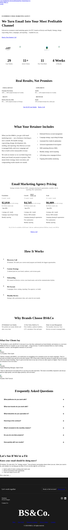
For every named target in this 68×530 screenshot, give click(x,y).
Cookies (53, 522)
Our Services (10, 1)
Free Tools (22, 1)
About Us (27, 1)
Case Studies (3, 1)
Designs (16, 1)
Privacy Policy (44, 522)
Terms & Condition (32, 522)
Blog (14, 522)
